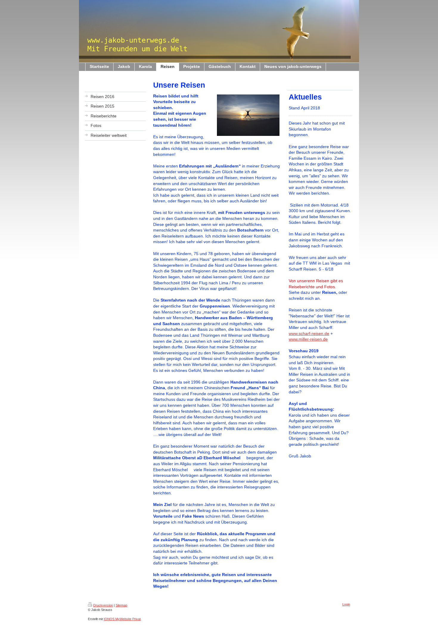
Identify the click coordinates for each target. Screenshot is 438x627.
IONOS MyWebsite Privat (122, 619)
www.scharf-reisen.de (309, 333)
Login (346, 604)
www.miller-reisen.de (308, 339)
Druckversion (103, 605)
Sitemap (121, 605)
